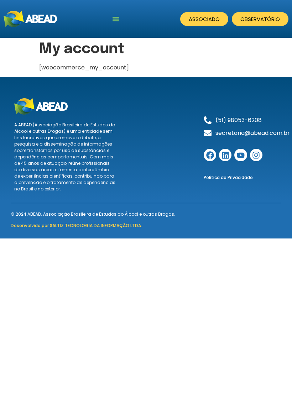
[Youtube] (240, 155)
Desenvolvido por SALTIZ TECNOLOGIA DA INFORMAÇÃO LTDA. (76, 225)
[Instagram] (256, 155)
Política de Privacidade (228, 177)
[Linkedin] (225, 155)
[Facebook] (210, 155)
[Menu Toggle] (115, 18)
